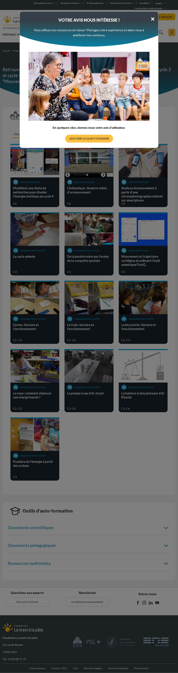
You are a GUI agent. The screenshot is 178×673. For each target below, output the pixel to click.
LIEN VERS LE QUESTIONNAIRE (89, 138)
